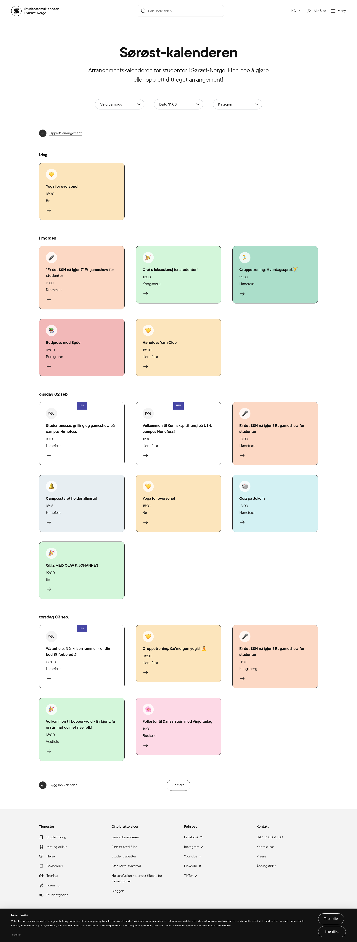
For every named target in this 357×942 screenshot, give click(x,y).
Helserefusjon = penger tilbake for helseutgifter (137, 878)
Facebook (191, 837)
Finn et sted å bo (124, 847)
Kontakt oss (265, 847)
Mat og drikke (56, 847)
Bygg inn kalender (63, 785)
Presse (261, 856)
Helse (50, 856)
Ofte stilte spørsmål (126, 866)
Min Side (320, 11)
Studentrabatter (124, 856)
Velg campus (111, 104)
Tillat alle (331, 919)
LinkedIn (190, 866)
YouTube (190, 856)
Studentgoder (57, 895)
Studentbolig (56, 837)
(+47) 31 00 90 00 (270, 837)
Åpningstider (266, 866)
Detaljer (16, 934)
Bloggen (118, 891)
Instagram (191, 847)
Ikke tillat (332, 932)
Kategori (225, 104)
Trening (52, 876)
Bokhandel (54, 866)
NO (293, 11)
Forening (53, 885)
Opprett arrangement (65, 133)
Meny (342, 11)
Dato (168, 104)
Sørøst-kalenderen (125, 837)
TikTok (188, 876)
